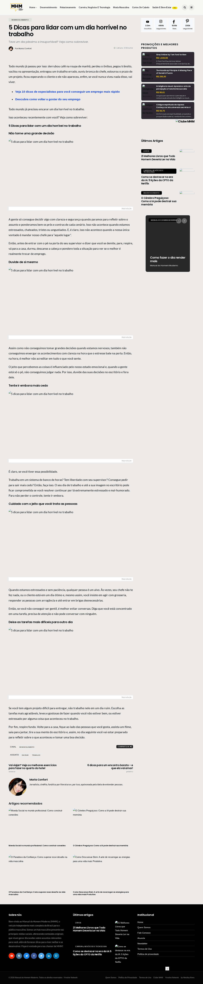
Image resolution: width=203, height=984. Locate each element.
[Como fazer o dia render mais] (168, 243)
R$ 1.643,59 (162, 58)
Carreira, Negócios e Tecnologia (94, 7)
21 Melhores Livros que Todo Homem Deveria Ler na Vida (158, 157)
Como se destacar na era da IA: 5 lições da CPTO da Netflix (157, 180)
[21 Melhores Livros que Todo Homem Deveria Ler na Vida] (187, 156)
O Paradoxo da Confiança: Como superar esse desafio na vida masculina (37, 893)
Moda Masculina (121, 7)
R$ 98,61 (160, 92)
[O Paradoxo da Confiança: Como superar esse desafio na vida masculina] (39, 871)
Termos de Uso (144, 949)
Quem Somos (143, 927)
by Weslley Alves (187, 978)
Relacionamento (68, 7)
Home (32, 7)
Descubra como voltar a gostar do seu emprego (47, 99)
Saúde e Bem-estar (164, 7)
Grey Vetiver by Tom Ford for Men (171, 54)
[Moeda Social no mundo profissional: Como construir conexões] (39, 825)
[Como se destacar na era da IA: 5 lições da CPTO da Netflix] (187, 176)
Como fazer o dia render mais (167, 259)
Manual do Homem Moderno (164, 220)
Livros (146, 151)
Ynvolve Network (172, 978)
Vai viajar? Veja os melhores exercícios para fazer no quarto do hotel (32, 768)
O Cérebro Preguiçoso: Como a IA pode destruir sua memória (100, 845)
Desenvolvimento (48, 7)
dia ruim (25, 755)
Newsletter (142, 943)
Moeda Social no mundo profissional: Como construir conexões (37, 845)
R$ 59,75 (160, 111)
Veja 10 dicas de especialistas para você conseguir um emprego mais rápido (67, 91)
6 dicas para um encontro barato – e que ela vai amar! (110, 768)
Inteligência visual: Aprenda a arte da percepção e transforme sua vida (173, 87)
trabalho (36, 755)
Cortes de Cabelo (140, 7)
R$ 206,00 (161, 76)
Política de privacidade (148, 954)
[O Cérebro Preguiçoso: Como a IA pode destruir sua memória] (103, 825)
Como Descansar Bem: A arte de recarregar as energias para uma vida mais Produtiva (101, 893)
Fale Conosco (144, 933)
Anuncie (141, 938)
